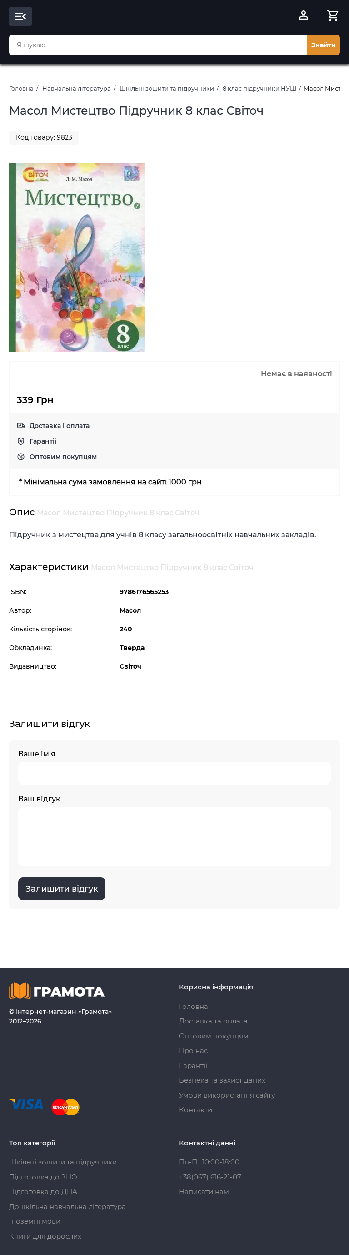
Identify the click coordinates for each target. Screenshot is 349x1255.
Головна (21, 88)
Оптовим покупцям (63, 457)
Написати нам (204, 1191)
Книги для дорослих (45, 1236)
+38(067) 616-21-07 (210, 1177)
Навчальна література (76, 88)
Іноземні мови (34, 1221)
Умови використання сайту (227, 1095)
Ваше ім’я (36, 754)
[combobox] (158, 45)
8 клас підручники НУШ (259, 88)
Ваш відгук (39, 799)
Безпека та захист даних (222, 1080)
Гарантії (43, 441)
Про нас (193, 1050)
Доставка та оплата (213, 1021)
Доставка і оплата (60, 426)
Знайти (323, 45)
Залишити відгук (61, 889)
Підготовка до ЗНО (43, 1177)
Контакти (195, 1109)
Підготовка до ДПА (43, 1191)
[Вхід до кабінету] (303, 16)
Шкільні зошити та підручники (167, 88)
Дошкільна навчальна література (67, 1206)
